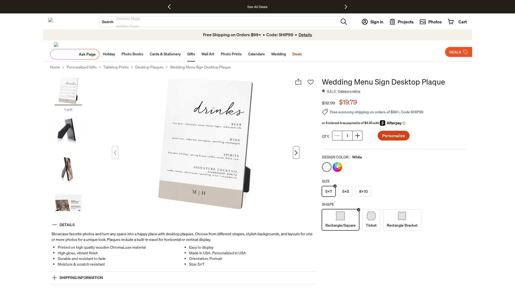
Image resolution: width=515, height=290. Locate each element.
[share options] (298, 81)
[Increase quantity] (357, 135)
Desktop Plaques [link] (149, 67)
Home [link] (55, 67)
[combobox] (219, 22)
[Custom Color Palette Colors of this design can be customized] (337, 167)
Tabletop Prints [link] (116, 67)
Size (326, 181)
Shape (328, 204)
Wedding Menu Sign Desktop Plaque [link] (200, 67)
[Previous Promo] (171, 6)
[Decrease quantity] (337, 135)
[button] (343, 21)
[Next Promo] (346, 7)
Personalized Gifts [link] (82, 67)
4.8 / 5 (343, 91)
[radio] (327, 167)
